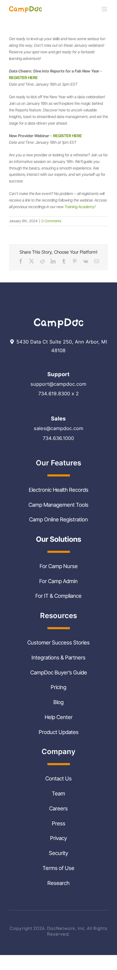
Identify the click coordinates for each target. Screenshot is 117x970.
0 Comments (51, 221)
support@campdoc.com (58, 384)
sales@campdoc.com (58, 428)
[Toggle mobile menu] (105, 9)
